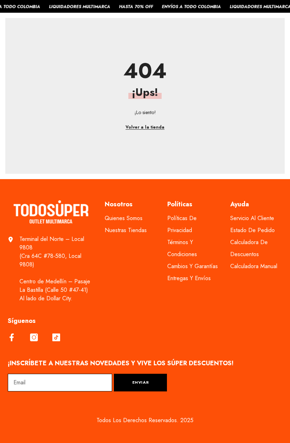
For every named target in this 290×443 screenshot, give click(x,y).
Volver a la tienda (145, 127)
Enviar (140, 382)
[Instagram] (33, 337)
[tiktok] (56, 337)
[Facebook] (11, 337)
